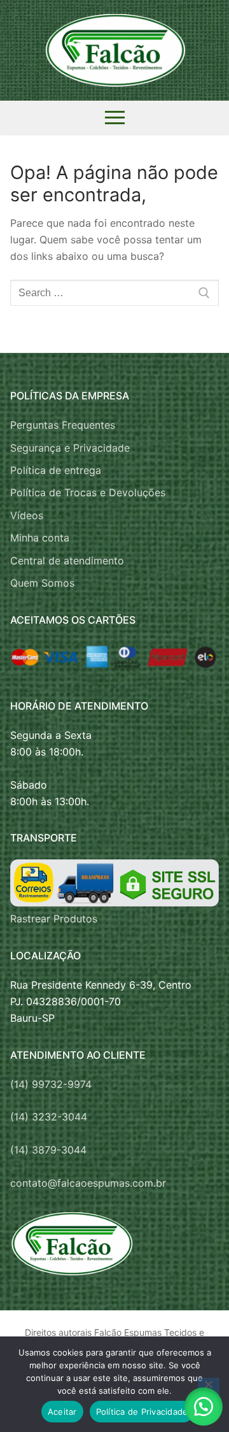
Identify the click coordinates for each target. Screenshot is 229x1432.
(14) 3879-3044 (48, 1149)
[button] (203, 1406)
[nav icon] (115, 117)
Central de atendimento (67, 560)
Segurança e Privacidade (70, 447)
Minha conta (39, 537)
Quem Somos (42, 582)
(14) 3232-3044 (48, 1116)
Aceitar (62, 1412)
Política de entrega (55, 470)
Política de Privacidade (142, 1412)
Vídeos (26, 515)
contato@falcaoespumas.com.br (88, 1183)
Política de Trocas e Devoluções (87, 492)
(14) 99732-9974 (51, 1084)
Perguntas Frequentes (62, 425)
